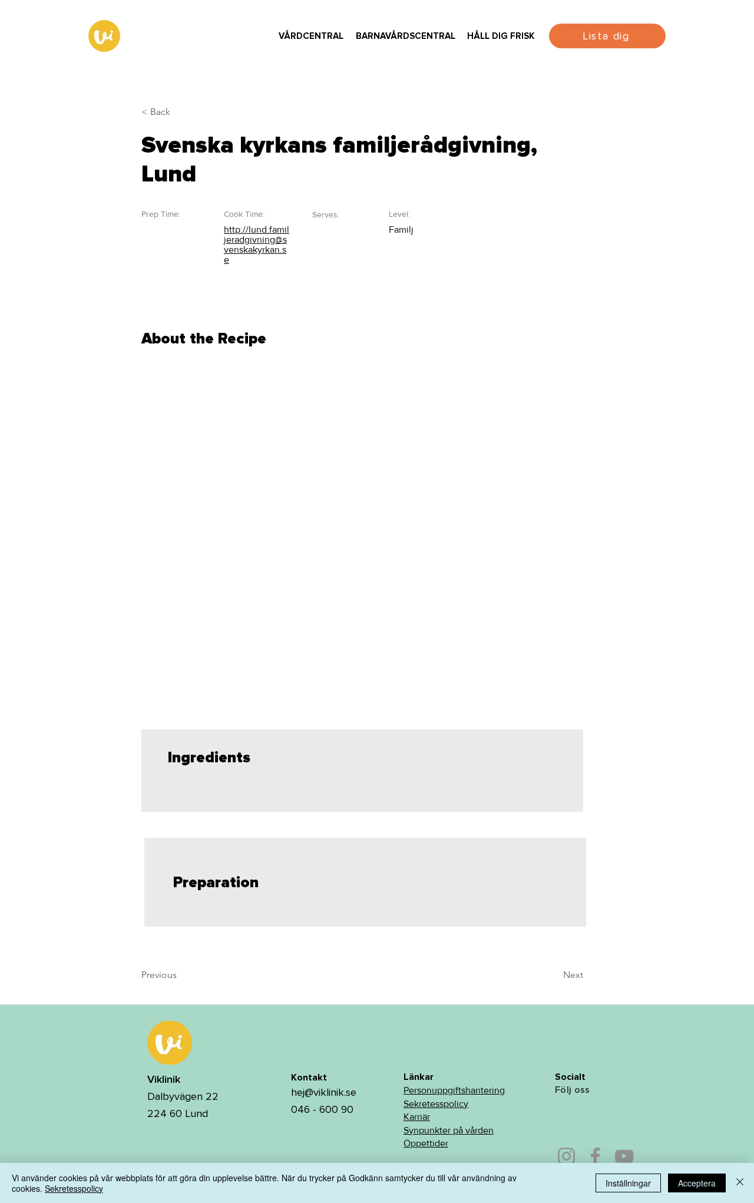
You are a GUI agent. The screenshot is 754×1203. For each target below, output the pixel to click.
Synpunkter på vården (449, 1130)
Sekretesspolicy (436, 1104)
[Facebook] (595, 1156)
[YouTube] (624, 1156)
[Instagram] (566, 1156)
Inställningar (628, 1183)
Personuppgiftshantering (454, 1090)
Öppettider (426, 1143)
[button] (311, 36)
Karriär (417, 1117)
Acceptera (697, 1183)
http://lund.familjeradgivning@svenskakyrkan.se (256, 244)
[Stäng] (740, 1183)
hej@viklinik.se (323, 1092)
